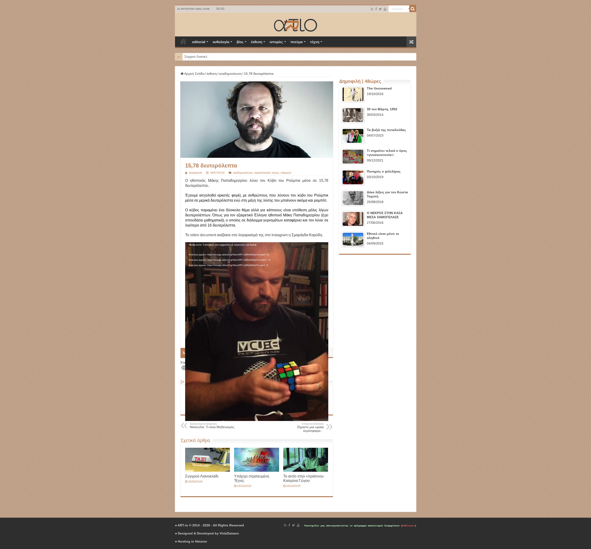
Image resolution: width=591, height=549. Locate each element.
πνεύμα (296, 42)
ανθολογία (221, 42)
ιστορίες (276, 42)
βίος (240, 42)
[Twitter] (380, 9)
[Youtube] (385, 9)
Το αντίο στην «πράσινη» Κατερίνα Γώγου (303, 478)
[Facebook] (376, 9)
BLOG (220, 8)
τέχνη (314, 42)
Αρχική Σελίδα (183, 41)
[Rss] (372, 9)
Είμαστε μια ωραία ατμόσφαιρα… (310, 427)
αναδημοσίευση (230, 73)
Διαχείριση (195, 172)
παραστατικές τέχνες (266, 172)
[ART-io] (295, 24)
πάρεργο (285, 172)
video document (203, 235)
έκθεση (256, 42)
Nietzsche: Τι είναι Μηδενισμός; (212, 425)
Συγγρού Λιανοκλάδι (197, 56)
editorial (198, 42)
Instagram (279, 235)
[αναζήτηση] (412, 8)
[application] (256, 283)
